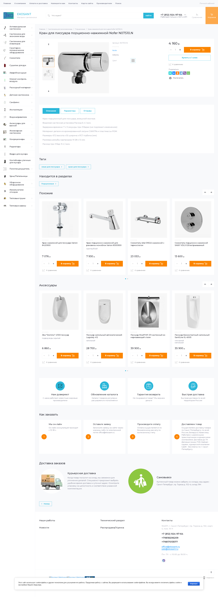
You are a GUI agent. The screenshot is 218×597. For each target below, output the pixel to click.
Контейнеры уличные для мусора (20, 161)
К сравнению (177, 64)
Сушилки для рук (18, 65)
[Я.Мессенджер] (170, 73)
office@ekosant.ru (171, 547)
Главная (42, 29)
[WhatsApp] (188, 73)
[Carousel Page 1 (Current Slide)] (125, 278)
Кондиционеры (17, 139)
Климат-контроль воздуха (18, 80)
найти (148, 15)
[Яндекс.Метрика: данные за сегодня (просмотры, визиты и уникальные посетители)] (58, 577)
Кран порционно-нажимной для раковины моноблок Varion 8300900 (103, 244)
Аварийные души (18, 73)
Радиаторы (15, 147)
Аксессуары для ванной (17, 124)
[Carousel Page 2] (127, 278)
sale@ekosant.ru (170, 549)
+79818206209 (170, 537)
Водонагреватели (18, 117)
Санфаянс (14, 102)
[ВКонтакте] (173, 73)
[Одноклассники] (177, 73)
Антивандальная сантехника (18, 28)
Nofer (114, 50)
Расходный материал (20, 87)
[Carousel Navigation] (208, 192)
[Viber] (184, 73)
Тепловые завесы (18, 206)
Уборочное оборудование (17, 183)
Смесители (15, 58)
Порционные (80, 29)
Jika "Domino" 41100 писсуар (55, 335)
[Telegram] (181, 73)
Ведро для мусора (19, 154)
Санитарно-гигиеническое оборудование (17, 50)
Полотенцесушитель (20, 169)
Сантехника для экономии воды (17, 35)
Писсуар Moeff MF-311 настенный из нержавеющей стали (148, 336)
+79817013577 (170, 541)
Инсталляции (16, 110)
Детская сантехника (19, 95)
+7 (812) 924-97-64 (171, 15)
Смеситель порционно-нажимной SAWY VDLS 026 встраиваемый (191, 244)
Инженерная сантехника (16, 132)
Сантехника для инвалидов (17, 42)
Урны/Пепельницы (19, 176)
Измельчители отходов (17, 191)
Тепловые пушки (17, 198)
